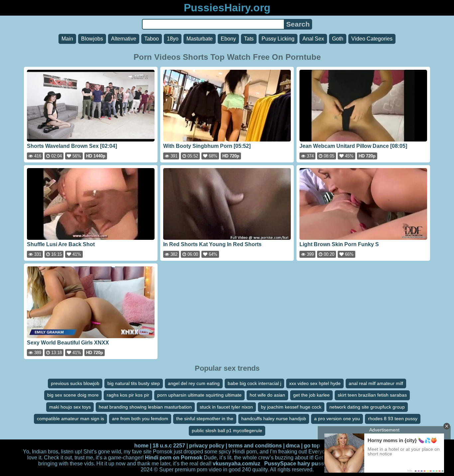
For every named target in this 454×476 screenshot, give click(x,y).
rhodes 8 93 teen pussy (392, 418)
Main (67, 39)
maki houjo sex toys (70, 407)
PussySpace (280, 463)
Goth (337, 39)
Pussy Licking (278, 39)
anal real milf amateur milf (376, 383)
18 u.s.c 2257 (169, 445)
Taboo (151, 39)
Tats (249, 39)
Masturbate (199, 39)
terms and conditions (255, 445)
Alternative (123, 39)
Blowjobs (92, 39)
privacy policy (206, 445)
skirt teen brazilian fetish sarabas (372, 395)
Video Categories (372, 39)
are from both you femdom (140, 418)
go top (312, 445)
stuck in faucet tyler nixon (226, 407)
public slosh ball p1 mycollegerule (227, 430)
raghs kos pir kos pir (128, 395)
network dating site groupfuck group (367, 407)
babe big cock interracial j (254, 383)
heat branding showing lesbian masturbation (145, 407)
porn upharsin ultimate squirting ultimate (199, 395)
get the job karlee (311, 395)
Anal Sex (313, 39)
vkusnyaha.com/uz (236, 463)
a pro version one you (337, 418)
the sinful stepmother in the (204, 418)
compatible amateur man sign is (70, 418)
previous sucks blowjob (75, 383)
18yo (172, 39)
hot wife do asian (267, 395)
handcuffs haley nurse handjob (273, 418)
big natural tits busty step (133, 383)
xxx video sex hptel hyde (315, 383)
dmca (293, 445)
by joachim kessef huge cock (291, 407)
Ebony (228, 39)
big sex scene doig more (73, 395)
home (141, 445)
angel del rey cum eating (194, 383)
